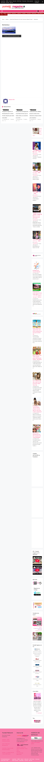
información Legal (20, 752)
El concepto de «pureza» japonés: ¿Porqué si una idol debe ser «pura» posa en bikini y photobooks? (37, 409)
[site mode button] (38, 11)
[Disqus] (22, 52)
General (10, 1)
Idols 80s (7, 2)
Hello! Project (19, 1)
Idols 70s (11, 2)
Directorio (18, 751)
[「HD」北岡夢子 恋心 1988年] (37, 187)
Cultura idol (14, 1)
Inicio (1, 13)
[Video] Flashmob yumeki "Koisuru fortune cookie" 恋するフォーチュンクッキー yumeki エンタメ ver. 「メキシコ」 (37, 294)
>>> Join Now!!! (39, 713)
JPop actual (24, 1)
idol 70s (2, 14)
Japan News (3, 1)
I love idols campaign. (37, 700)
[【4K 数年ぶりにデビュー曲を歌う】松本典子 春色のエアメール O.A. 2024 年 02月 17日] (37, 208)
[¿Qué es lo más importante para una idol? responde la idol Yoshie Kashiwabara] (37, 428)
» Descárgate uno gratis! (38, 630)
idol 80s (5, 14)
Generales (24, 13)
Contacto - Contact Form (21, 747)
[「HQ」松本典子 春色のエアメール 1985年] (37, 234)
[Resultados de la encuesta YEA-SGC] (37, 265)
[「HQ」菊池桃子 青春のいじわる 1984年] (37, 166)
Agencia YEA (12, 99)
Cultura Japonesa (30, 1)
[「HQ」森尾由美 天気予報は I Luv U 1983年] (37, 145)
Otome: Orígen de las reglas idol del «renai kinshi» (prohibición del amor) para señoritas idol (37, 331)
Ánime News (3, 2)
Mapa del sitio (19, 754)
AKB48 (7, 1)
